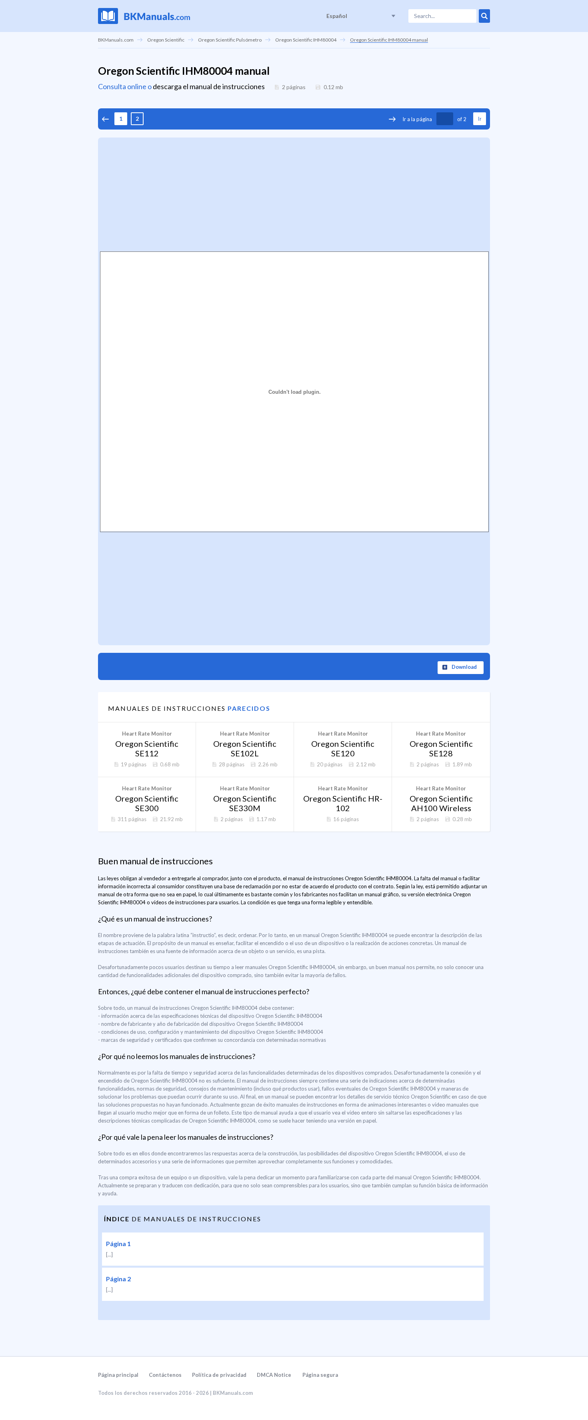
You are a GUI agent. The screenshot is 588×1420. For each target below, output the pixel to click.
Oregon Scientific (165, 40)
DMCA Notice (274, 1375)
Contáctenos (165, 1375)
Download (464, 667)
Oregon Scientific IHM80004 (305, 40)
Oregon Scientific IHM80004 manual (389, 40)
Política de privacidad (219, 1375)
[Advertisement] (294, 193)
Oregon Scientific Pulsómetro (230, 40)
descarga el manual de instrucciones (209, 86)
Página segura (320, 1375)
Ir (479, 119)
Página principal (118, 1375)
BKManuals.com (116, 40)
